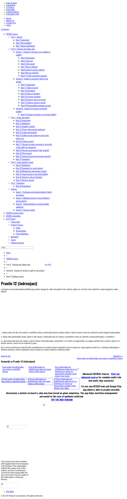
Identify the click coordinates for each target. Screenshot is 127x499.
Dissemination (21, 230)
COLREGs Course (12, 34)
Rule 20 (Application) (23, 120)
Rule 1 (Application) (22, 40)
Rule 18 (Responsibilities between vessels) (36, 105)
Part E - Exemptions (18, 183)
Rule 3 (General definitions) (25, 45)
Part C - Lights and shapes (20, 117)
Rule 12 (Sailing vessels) (29, 87)
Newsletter (15, 236)
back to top (6, 356)
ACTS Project (11, 218)
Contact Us (11, 23)
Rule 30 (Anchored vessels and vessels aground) (33, 156)
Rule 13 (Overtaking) (28, 90)
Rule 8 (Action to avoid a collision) (33, 69)
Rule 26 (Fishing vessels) (25, 141)
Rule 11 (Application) (28, 84)
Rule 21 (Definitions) (23, 123)
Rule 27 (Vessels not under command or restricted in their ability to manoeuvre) (34, 146)
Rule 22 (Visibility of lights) (25, 126)
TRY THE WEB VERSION (62, 399)
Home (8, 18)
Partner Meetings (22, 233)
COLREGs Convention (13, 215)
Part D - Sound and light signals (22, 162)
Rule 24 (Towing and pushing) (26, 132)
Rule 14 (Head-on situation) (30, 93)
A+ (46, 265)
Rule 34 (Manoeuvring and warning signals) (31, 171)
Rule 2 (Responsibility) (24, 43)
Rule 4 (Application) (28, 57)
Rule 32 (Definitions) (23, 165)
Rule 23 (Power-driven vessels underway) (30, 129)
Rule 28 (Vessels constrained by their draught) (32, 150)
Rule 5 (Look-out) (27, 60)
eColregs (5, 29)
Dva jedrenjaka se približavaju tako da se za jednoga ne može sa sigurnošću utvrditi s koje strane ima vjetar (66, 371)
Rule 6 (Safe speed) (28, 63)
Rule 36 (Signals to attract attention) (29, 177)
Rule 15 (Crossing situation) (31, 96)
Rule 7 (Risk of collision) (29, 66)
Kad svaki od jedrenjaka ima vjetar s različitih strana (13, 369)
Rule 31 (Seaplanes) (23, 159)
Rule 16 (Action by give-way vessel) (33, 99)
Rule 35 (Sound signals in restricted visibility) (32, 174)
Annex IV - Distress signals (25, 209)
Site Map (10, 492)
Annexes (14, 189)
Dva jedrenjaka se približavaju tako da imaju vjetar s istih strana (40, 369)
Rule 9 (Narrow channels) (30, 72)
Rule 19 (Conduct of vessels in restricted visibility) (38, 114)
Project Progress (17, 224)
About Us (10, 21)
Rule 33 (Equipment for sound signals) (29, 168)
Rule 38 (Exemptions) (23, 186)
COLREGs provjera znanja (14, 212)
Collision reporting (17, 242)
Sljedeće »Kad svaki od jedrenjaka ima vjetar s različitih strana (100, 357)
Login (8, 25)
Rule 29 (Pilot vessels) (24, 153)
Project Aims (15, 221)
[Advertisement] (62, 312)
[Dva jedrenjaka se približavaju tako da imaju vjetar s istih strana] (40, 384)
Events (18, 227)
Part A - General (16, 37)
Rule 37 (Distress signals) (25, 180)
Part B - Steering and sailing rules (23, 48)
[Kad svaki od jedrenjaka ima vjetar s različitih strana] (14, 381)
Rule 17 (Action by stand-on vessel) (33, 102)
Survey (13, 239)
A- (50, 265)
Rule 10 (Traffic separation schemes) (34, 75)
